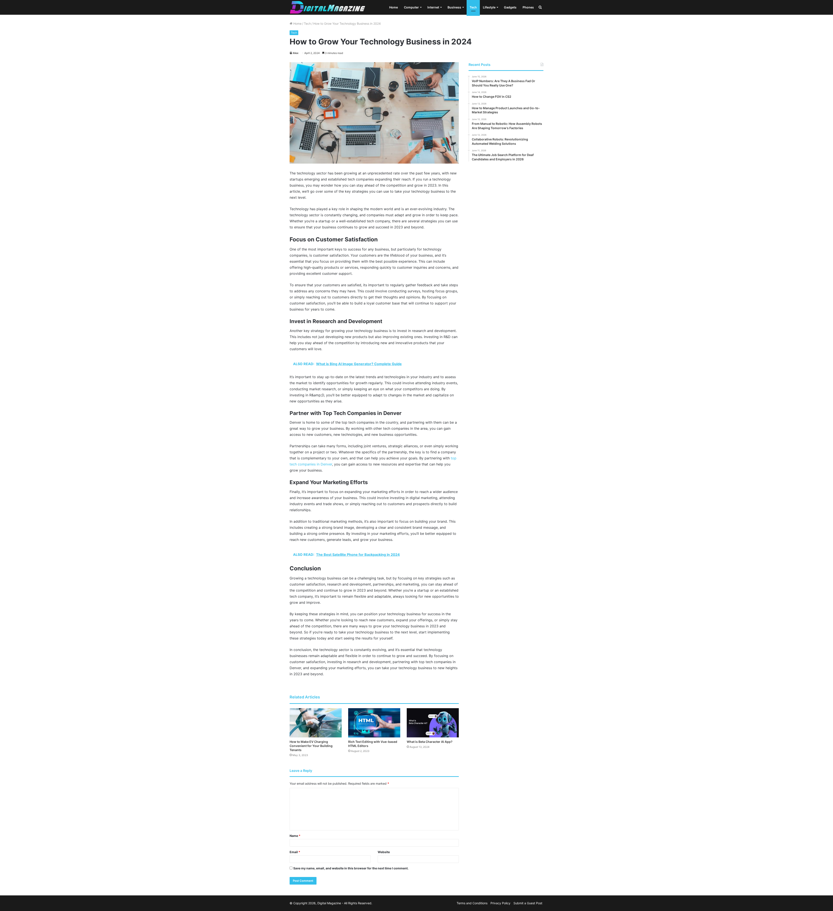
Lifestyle (489, 7)
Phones (528, 7)
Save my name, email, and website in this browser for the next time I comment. (350, 868)
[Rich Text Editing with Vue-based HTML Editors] (374, 722)
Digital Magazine (329, 903)
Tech (473, 7)
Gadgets (510, 7)
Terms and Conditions (472, 903)
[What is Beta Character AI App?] (433, 722)
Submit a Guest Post (527, 903)
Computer (411, 7)
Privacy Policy (500, 903)
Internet (433, 7)
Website (384, 852)
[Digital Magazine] (328, 7)
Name (295, 836)
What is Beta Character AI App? (430, 741)
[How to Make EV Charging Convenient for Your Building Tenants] (316, 722)
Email (295, 852)
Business (454, 7)
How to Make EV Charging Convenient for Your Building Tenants (311, 746)
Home (393, 7)
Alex (295, 53)
